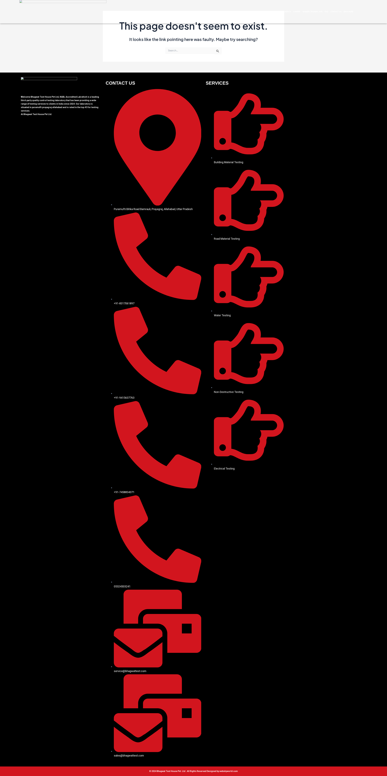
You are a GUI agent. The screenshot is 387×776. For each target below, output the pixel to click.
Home (246, 12)
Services (270, 12)
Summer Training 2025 (312, 12)
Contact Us (335, 12)
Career (296, 12)
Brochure (348, 12)
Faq (326, 12)
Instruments (285, 12)
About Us (256, 12)
